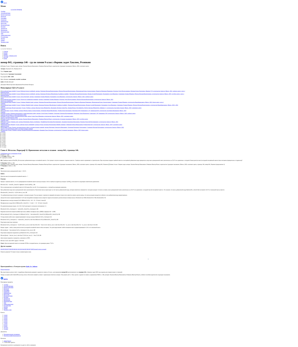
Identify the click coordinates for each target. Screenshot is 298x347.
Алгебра (3, 11)
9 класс (4, 144)
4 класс (4, 137)
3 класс (4, 135)
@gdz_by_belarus (31, 266)
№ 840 (2, 153)
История (3, 26)
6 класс (4, 140)
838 (10, 249)
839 (12, 249)
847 (30, 249)
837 (8, 249)
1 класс (4, 133)
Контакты (3, 338)
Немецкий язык (5, 31)
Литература (4, 28)
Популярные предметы (7, 282)
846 (28, 249)
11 (21, 9)
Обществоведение (5, 35)
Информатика (4, 21)
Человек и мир (5, 42)
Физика (3, 38)
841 (17, 249)
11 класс (4, 147)
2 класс (4, 134)
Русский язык (4, 37)
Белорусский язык (5, 14)
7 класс (4, 141)
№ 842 (19, 153)
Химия (3, 40)
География (3, 18)
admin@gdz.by (7, 341)
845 (26, 249)
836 (6, 249)
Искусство (3, 23)
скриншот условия (7, 157)
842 (19, 249)
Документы (4, 331)
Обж (2, 33)
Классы (3, 312)
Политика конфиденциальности (12, 335)
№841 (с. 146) (5, 155)
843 (21, 249)
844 (23, 249)
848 (32, 249)
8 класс (4, 142)
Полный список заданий (39, 249)
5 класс (4, 138)
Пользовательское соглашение (12, 334)
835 (4, 249)
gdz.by (5, 2)
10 (19, 9)
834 (2, 249)
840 (15, 249)
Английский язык (5, 13)
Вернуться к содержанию (11, 153)
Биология (3, 16)
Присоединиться (5, 269)
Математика (4, 30)
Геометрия (3, 20)
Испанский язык (5, 25)
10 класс (4, 145)
